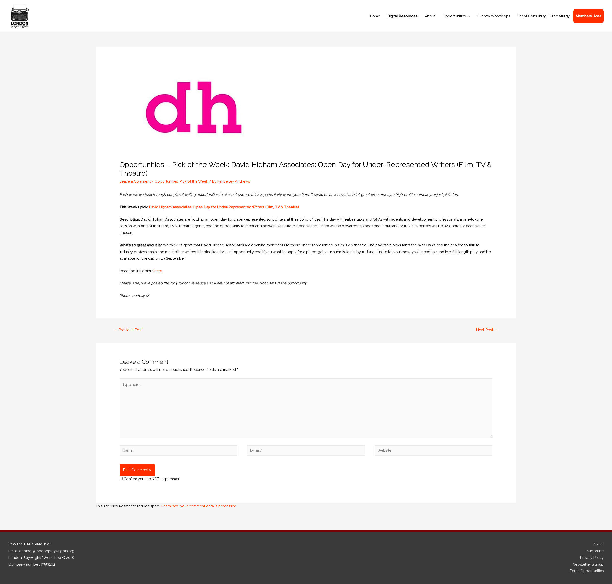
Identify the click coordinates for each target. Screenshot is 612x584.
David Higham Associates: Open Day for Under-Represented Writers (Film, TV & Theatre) (224, 207)
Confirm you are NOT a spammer (151, 479)
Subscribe (595, 551)
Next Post (487, 330)
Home (375, 16)
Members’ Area (588, 16)
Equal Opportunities (587, 571)
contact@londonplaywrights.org (46, 551)
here (158, 271)
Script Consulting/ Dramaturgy (543, 16)
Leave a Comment (135, 181)
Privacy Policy (592, 558)
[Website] (433, 451)
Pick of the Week (194, 181)
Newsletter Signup (588, 564)
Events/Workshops (493, 16)
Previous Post (128, 330)
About (430, 16)
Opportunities (454, 16)
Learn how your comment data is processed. (199, 506)
